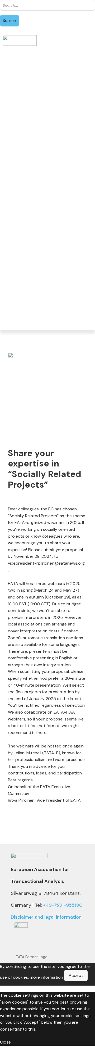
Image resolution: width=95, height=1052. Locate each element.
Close (5, 1042)
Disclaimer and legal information (46, 917)
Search (9, 20)
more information (46, 977)
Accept (76, 975)
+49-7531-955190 (62, 905)
